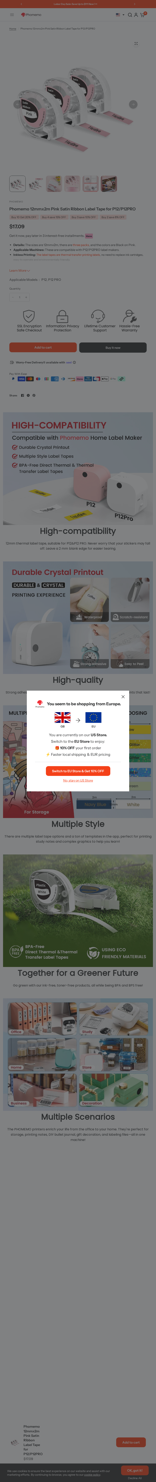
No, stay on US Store (78, 780)
